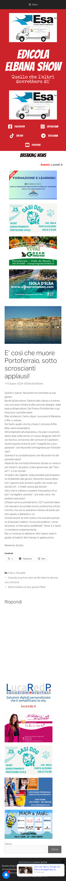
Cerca (8, 843)
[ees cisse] (28, 792)
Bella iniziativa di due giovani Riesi (27, 587)
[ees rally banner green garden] (33, 251)
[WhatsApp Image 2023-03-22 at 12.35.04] (28, 695)
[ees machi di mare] (28, 824)
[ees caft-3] (33, 185)
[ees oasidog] (28, 760)
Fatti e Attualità (16, 573)
